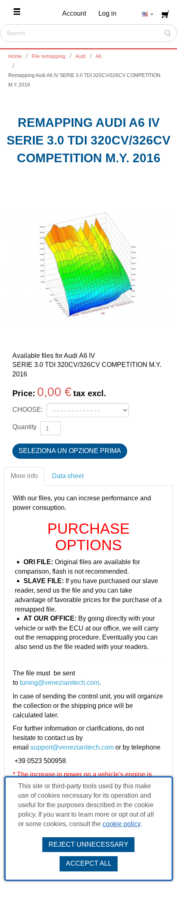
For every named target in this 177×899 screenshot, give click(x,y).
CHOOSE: (28, 409)
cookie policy (121, 823)
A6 (98, 56)
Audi (80, 56)
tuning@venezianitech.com (59, 682)
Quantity (24, 426)
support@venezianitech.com (72, 747)
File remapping (48, 56)
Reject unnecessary (88, 844)
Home (15, 56)
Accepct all (89, 863)
